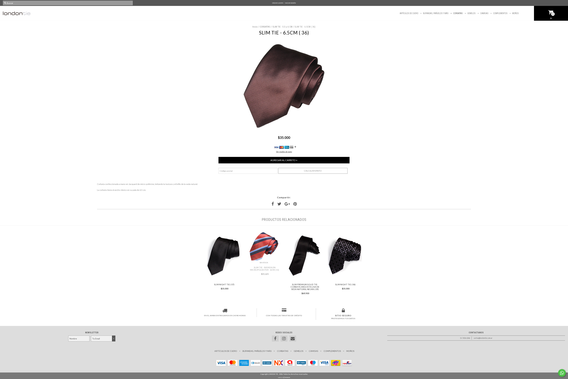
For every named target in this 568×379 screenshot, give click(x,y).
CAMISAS (484, 13)
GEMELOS (471, 13)
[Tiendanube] (284, 377)
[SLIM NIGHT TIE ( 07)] (223, 280)
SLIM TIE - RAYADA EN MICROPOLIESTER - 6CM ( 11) (264, 268)
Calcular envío (313, 170)
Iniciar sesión (290, 3)
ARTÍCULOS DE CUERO (409, 13)
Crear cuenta (277, 3)
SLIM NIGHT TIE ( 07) (224, 284)
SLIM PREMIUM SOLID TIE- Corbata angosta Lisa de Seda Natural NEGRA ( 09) (305, 286)
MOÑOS (515, 13)
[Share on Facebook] (273, 204)
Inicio (255, 27)
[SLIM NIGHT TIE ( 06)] (345, 280)
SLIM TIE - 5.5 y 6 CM (282, 27)
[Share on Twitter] (279, 204)
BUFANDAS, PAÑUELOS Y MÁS (435, 13)
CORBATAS (458, 13)
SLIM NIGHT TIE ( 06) (345, 284)
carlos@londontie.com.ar (483, 338)
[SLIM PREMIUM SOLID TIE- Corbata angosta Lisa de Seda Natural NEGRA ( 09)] (304, 280)
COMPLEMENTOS (500, 13)
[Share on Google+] (287, 204)
